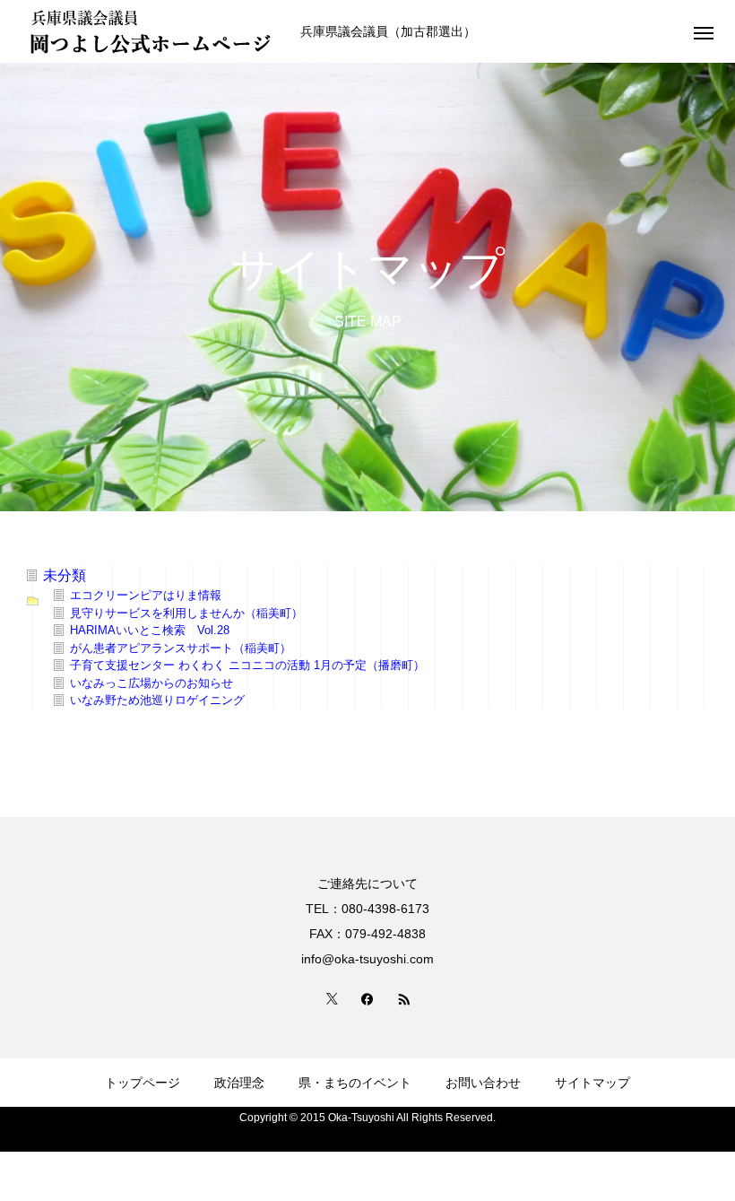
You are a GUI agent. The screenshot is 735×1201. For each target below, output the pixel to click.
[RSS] (403, 998)
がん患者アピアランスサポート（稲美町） (180, 648)
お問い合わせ (483, 1082)
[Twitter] (332, 998)
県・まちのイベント (354, 1082)
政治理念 (239, 1082)
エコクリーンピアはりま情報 (145, 595)
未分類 (64, 575)
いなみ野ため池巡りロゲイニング (157, 700)
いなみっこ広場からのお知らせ (151, 683)
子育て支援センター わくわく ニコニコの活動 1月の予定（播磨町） (247, 665)
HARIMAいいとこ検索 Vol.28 (149, 630)
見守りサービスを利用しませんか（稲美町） (186, 613)
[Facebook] (367, 998)
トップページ (142, 1082)
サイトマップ (592, 1082)
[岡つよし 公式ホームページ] (152, 31)
